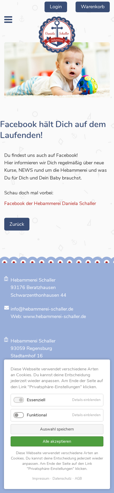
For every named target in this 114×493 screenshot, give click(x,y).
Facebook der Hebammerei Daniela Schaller (50, 203)
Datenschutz (62, 478)
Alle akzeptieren (57, 441)
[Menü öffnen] (8, 19)
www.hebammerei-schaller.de (54, 316)
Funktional (37, 415)
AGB (78, 478)
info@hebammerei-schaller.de (42, 309)
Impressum (40, 478)
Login (56, 6)
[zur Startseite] (57, 34)
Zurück (17, 224)
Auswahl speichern (57, 429)
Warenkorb (92, 6)
